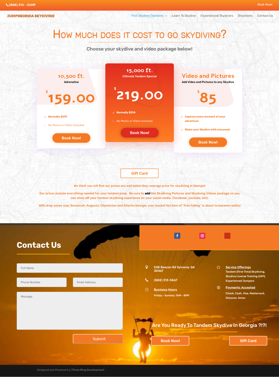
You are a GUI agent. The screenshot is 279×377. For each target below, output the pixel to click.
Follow (188, 235)
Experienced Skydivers (217, 15)
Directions (245, 15)
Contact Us (265, 15)
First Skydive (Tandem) (147, 15)
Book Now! (265, 4)
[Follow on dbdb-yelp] (227, 236)
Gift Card (139, 173)
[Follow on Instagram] (202, 236)
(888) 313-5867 (165, 280)
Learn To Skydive (184, 15)
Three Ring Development (88, 369)
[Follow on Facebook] (177, 236)
